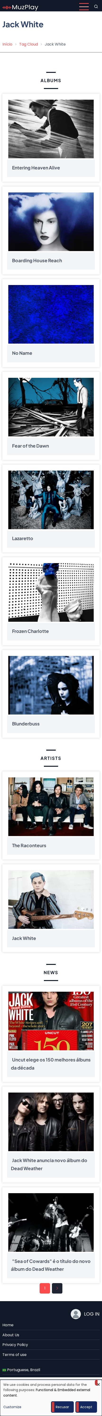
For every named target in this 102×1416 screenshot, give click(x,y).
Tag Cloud (28, 44)
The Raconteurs (29, 845)
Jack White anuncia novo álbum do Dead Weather (49, 1164)
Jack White (24, 938)
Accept (86, 1407)
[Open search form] (96, 6)
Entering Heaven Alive (36, 167)
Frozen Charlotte (30, 631)
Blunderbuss (26, 724)
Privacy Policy (15, 1344)
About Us (10, 1335)
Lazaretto (22, 538)
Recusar (62, 1407)
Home (8, 1325)
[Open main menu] (84, 6)
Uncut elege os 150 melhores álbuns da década (51, 1063)
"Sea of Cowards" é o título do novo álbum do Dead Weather (51, 1265)
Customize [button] (12, 1407)
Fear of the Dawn (30, 446)
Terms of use (14, 1354)
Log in (92, 1314)
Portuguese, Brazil (23, 1370)
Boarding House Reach (37, 260)
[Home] (20, 6)
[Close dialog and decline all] (98, 1383)
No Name (22, 353)
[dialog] (51, 1398)
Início (7, 44)
